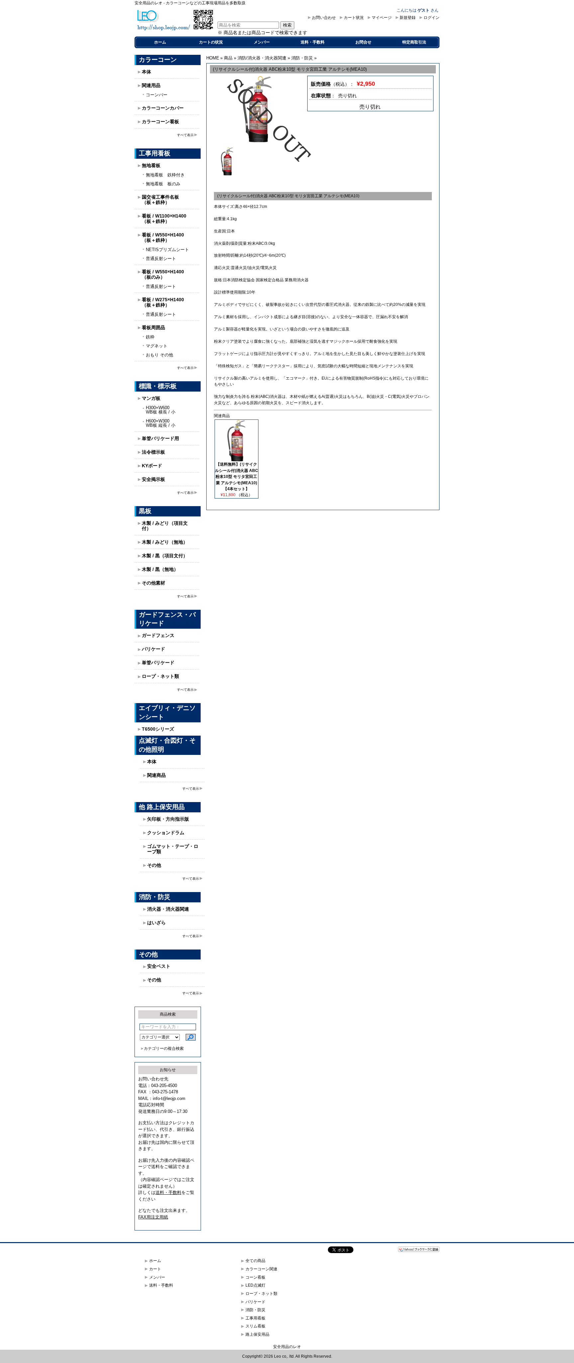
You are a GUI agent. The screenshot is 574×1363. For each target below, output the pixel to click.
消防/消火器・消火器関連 (262, 57)
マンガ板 (151, 398)
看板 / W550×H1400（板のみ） (163, 274)
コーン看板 (255, 1277)
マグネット (156, 346)
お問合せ (363, 42)
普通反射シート (161, 258)
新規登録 (408, 18)
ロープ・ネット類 (160, 676)
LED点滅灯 (255, 1285)
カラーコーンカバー (163, 108)
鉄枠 (150, 337)
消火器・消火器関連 (168, 909)
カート (155, 1269)
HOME (212, 57)
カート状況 (354, 18)
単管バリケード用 (160, 438)
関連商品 (156, 775)
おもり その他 (159, 355)
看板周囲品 (153, 327)
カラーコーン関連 (261, 1269)
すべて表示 (185, 135)
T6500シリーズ (158, 729)
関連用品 (151, 85)
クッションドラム (165, 832)
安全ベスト (158, 966)
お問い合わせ (324, 18)
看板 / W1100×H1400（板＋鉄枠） (164, 218)
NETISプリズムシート (167, 249)
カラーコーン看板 (160, 121)
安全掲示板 (153, 479)
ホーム (160, 42)
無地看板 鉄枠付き (165, 175)
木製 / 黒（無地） (160, 569)
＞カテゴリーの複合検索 (162, 1048)
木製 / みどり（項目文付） (165, 525)
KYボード (152, 465)
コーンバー (156, 95)
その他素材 (153, 583)
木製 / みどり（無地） (165, 542)
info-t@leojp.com (169, 1098)
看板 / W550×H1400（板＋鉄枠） (163, 237)
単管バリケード (158, 662)
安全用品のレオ (287, 1346)
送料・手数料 (313, 42)
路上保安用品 (257, 1334)
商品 (228, 57)
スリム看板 (255, 1326)
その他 (154, 865)
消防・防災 (302, 57)
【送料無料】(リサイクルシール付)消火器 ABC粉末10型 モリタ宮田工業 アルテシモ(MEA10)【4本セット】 (236, 476)
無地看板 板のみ (163, 184)
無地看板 (151, 165)
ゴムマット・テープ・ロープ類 (172, 849)
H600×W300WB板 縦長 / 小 (160, 423)
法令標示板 (153, 452)
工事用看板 (255, 1318)
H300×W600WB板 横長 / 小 (160, 410)
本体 (146, 71)
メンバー (262, 42)
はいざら (156, 922)
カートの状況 (211, 42)
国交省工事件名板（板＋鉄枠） (160, 199)
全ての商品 (255, 1260)
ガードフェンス (158, 635)
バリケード (153, 649)
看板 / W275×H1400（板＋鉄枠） (163, 302)
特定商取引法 (414, 42)
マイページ (382, 18)
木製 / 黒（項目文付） (165, 555)
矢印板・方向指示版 (168, 819)
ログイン (431, 18)
